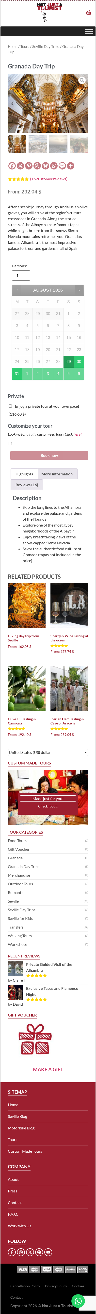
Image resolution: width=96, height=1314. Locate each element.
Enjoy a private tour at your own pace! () (44, 410)
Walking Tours (20, 935)
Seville (13, 901)
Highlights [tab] (24, 473)
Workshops (18, 944)
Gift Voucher (19, 849)
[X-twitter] (30, 1252)
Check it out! (48, 806)
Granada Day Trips (23, 866)
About (13, 1179)
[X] (20, 166)
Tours (24, 46)
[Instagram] (21, 1252)
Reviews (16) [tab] (27, 484)
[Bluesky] (45, 166)
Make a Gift (48, 1069)
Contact (15, 1202)
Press (12, 1190)
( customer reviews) (48, 178)
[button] (12, 104)
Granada (15, 857)
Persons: (19, 266)
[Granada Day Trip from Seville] (48, 103)
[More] (70, 166)
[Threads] (37, 166)
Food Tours (17, 840)
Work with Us (19, 1225)
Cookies (78, 1286)
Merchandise (19, 875)
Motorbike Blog (21, 1127)
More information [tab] (57, 473)
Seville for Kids (20, 918)
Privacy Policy (56, 1286)
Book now (49, 455)
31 (17, 374)
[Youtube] (48, 1252)
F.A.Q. (13, 1214)
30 (79, 362)
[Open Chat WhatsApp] (78, 1301)
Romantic (16, 892)
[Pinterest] (28, 166)
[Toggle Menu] (89, 31)
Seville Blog (17, 1116)
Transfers (16, 927)
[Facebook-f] (12, 1252)
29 (68, 362)
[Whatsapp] (54, 166)
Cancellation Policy (25, 1286)
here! (78, 434)
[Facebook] (12, 166)
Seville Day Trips (45, 46)
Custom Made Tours (25, 1151)
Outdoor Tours (20, 883)
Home (12, 46)
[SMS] (62, 166)
